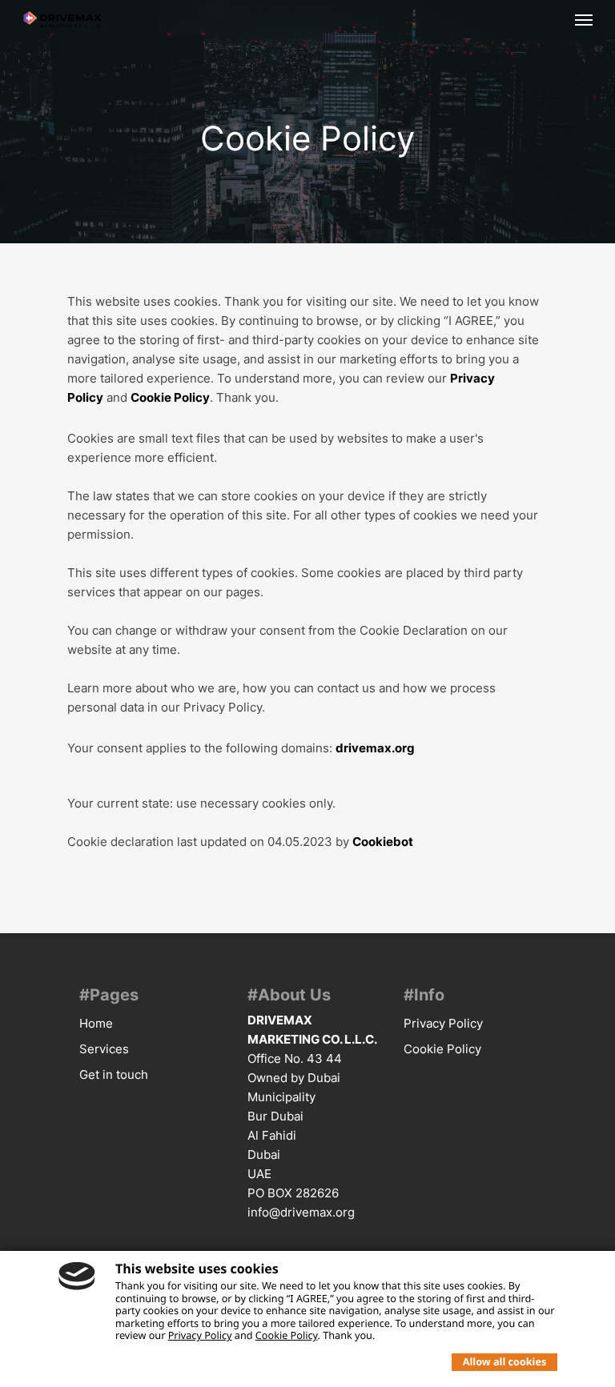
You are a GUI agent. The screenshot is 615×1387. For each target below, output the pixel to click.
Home (96, 1023)
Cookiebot (382, 841)
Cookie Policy (170, 397)
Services (104, 1048)
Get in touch (113, 1074)
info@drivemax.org (301, 1212)
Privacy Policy (443, 1023)
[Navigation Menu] (584, 19)
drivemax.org (375, 748)
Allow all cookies (504, 1361)
